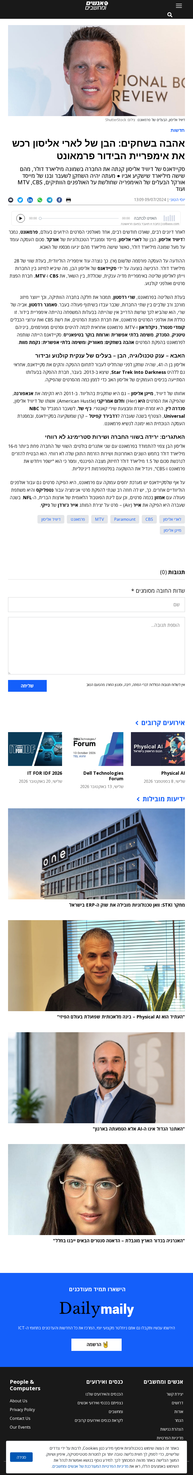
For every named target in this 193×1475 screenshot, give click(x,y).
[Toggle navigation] (177, 6)
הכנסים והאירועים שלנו (104, 1394)
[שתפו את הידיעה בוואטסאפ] (42, 200)
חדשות (178, 130)
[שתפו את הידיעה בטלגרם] (52, 200)
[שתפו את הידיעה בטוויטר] (22, 200)
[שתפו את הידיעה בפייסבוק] (61, 200)
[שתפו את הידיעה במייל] (12, 200)
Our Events (20, 1427)
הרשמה (94, 1344)
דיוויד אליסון (51, 519)
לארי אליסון (172, 519)
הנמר (179, 1420)
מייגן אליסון (172, 530)
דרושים (177, 1403)
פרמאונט (78, 519)
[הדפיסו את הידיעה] (70, 200)
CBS (149, 519)
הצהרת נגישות (171, 1429)
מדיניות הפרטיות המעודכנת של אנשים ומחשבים (90, 1466)
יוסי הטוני (177, 199)
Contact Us (20, 1418)
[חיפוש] (170, 15)
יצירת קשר (174, 1394)
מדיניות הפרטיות (170, 1438)
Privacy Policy (22, 1409)
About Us (18, 1401)
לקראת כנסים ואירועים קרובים (99, 1420)
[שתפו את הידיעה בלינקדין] (32, 200)
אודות (178, 1411)
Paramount (124, 519)
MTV (99, 519)
